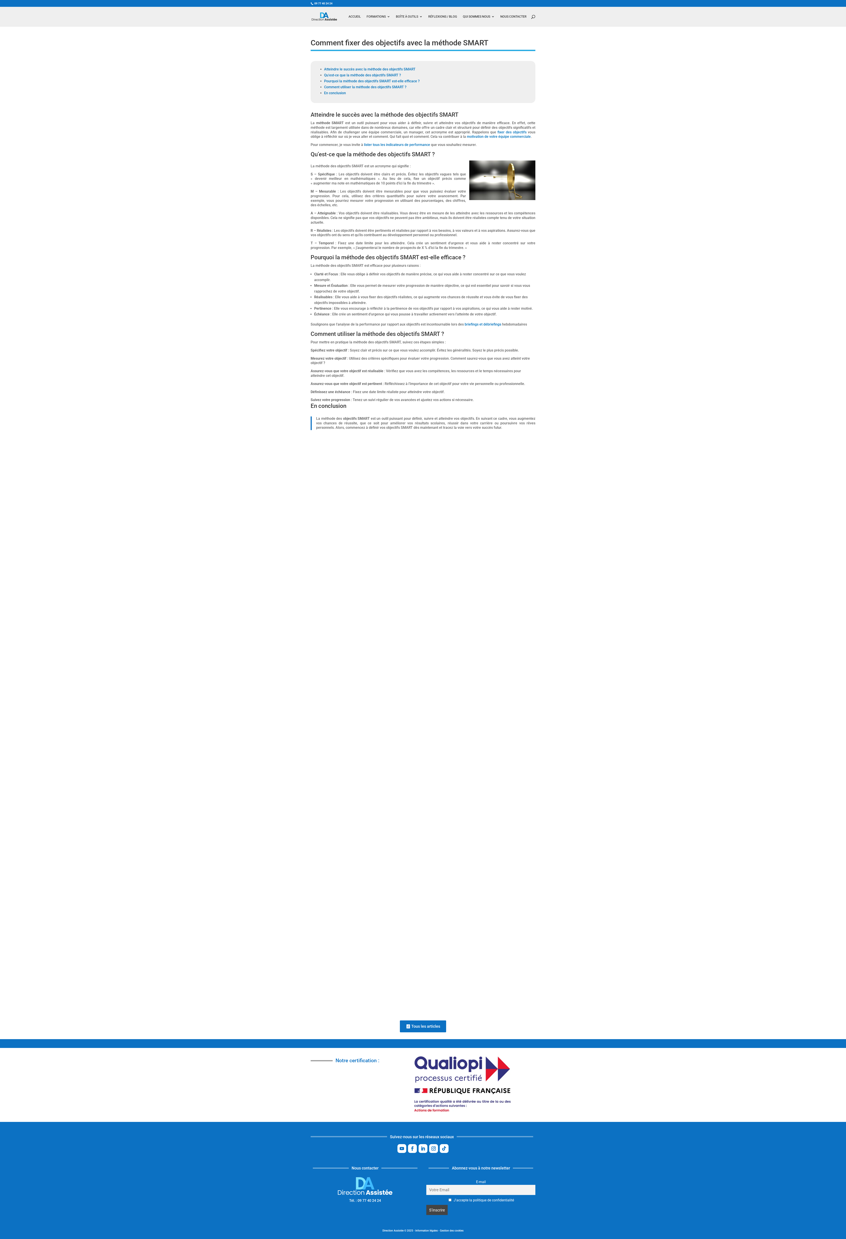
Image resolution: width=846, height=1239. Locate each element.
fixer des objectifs (512, 132)
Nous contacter (513, 16)
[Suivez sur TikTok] (444, 1148)
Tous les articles (425, 1026)
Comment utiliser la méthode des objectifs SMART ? (365, 87)
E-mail (481, 1182)
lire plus (524, 620)
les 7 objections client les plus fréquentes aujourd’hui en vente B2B (374, 789)
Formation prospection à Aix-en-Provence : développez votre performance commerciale (392, 597)
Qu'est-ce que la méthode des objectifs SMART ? (362, 75)
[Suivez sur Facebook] (412, 1148)
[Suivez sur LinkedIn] (423, 1148)
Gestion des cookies (452, 1230)
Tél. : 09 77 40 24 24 (365, 1200)
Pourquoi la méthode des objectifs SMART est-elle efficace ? (372, 81)
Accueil (355, 16)
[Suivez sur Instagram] (433, 1148)
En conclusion (335, 93)
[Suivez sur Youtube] (401, 1148)
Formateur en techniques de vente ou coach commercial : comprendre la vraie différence (393, 977)
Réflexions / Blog (442, 16)
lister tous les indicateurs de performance (397, 145)
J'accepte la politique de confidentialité (484, 1200)
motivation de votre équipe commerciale (499, 136)
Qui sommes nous (476, 16)
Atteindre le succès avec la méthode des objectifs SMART (370, 69)
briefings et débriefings (483, 324)
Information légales (426, 1230)
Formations (376, 16)
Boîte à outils (407, 16)
